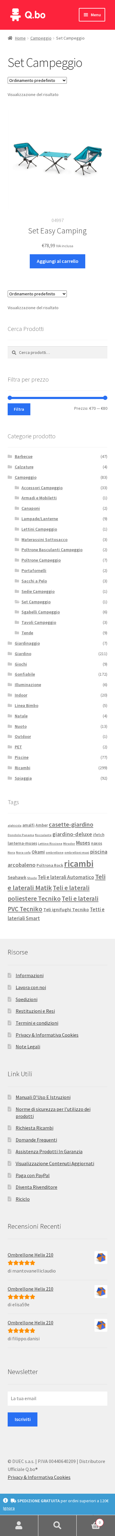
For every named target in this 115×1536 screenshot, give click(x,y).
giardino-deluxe (72, 834)
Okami (38, 852)
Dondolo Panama (21, 835)
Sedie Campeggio (38, 591)
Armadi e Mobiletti (39, 498)
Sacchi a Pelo (34, 581)
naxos (96, 843)
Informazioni (30, 975)
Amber (42, 825)
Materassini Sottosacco (44, 539)
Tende (27, 633)
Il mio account (19, 1525)
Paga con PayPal (33, 1175)
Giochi (21, 664)
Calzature (24, 467)
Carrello (89, 1520)
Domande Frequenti (36, 1140)
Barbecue (24, 456)
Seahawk (17, 877)
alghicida (14, 826)
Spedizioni (26, 999)
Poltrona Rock (49, 865)
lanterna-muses (22, 843)
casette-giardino (71, 824)
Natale (21, 716)
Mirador (69, 844)
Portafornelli (33, 570)
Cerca (57, 1525)
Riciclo (23, 1199)
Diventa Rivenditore (36, 1187)
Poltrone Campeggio (41, 560)
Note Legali (28, 1046)
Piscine (22, 757)
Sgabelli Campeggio (40, 612)
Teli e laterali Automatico (66, 877)
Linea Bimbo (26, 705)
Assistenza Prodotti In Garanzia (49, 1151)
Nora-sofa (23, 852)
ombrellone (54, 852)
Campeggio (41, 38)
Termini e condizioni (37, 1023)
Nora (11, 852)
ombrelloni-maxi (76, 852)
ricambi (79, 863)
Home (20, 38)
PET (18, 747)
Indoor (21, 695)
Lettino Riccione (50, 844)
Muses (83, 842)
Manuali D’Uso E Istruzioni (43, 1097)
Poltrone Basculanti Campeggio (51, 549)
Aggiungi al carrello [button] (58, 261)
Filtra (19, 409)
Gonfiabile (25, 674)
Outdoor (23, 736)
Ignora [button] (9, 1508)
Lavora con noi (31, 987)
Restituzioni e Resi (35, 1011)
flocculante (43, 835)
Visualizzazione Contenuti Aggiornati (55, 1163)
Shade (32, 878)
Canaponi (30, 508)
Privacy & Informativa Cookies (47, 1035)
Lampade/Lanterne (39, 518)
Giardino (23, 653)
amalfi (28, 825)
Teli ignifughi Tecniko (66, 909)
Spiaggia (23, 778)
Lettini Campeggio (39, 529)
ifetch (98, 834)
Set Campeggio (36, 602)
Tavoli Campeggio (38, 622)
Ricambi (22, 767)
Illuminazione (28, 684)
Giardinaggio (27, 643)
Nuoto (21, 726)
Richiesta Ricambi (34, 1128)
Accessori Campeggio (42, 487)
